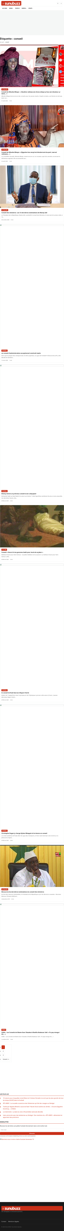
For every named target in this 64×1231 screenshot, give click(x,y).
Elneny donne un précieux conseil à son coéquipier (18, 494)
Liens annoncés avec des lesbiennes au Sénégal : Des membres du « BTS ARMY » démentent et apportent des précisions (32, 1116)
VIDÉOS (24, 8)
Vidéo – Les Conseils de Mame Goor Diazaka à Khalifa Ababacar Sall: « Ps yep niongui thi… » (30, 1033)
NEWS (10, 8)
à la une (4, 549)
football (4, 350)
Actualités (5, 89)
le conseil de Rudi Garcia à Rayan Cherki (15, 693)
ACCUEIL (4, 8)
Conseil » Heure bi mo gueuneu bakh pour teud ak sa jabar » (22, 552)
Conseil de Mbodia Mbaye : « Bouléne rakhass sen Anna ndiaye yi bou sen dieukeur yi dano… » (30, 93)
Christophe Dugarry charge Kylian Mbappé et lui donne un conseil (24, 833)
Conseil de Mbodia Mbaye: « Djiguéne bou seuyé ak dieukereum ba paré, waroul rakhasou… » (29, 153)
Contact (3, 1221)
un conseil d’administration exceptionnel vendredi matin (21, 353)
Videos (3, 1029)
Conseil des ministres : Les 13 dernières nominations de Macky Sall (24, 213)
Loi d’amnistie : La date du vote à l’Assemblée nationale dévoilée (23, 1112)
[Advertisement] (32, 22)
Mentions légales (13, 1221)
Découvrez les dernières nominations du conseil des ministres (22, 892)
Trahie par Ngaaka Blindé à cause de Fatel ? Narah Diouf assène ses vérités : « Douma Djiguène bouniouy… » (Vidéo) (33, 1108)
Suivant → (6, 1059)
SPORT (30, 8)
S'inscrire (32, 1133)
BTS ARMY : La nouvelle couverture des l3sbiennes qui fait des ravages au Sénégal (28, 1103)
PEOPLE (17, 8)
